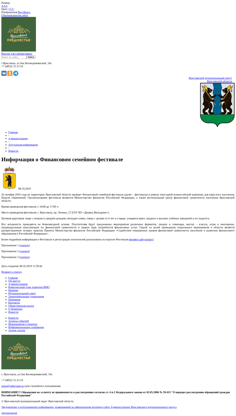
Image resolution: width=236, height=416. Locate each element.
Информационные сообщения (26, 327)
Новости (13, 150)
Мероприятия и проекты (22, 324)
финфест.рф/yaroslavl (141, 239)
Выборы (13, 290)
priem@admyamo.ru (12, 386)
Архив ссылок (16, 330)
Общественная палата (21, 305)
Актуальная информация (23, 144)
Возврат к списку (11, 271)
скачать (24, 245)
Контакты (14, 302)
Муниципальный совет (22, 293)
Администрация (17, 138)
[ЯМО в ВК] (4, 74)
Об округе (14, 280)
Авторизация (9, 413)
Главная (13, 132)
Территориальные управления (26, 296)
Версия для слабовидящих (16, 53)
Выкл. (27, 12)
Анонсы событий (18, 321)
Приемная (14, 299)
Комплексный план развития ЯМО (29, 287)
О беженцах (15, 308)
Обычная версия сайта (14, 15)
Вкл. (20, 12)
